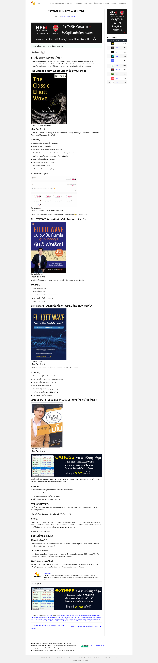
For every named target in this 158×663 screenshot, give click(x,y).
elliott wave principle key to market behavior (81, 615)
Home (52, 3)
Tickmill (118, 70)
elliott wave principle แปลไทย (46, 617)
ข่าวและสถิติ (114, 3)
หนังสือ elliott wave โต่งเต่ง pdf (83, 621)
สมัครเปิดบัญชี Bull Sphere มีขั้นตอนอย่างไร (85, 626)
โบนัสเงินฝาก (78, 3)
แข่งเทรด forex (88, 3)
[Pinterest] (38, 584)
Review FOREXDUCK (98, 646)
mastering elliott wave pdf (88, 617)
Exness (117, 44)
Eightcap (118, 65)
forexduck (74, 16)
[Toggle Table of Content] (42, 52)
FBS (117, 74)
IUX (117, 56)
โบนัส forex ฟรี (69, 3)
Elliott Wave (49, 615)
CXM (117, 82)
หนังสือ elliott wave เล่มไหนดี (52, 621)
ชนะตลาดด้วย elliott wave (68, 619)
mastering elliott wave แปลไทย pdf (52, 619)
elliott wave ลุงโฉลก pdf (60, 617)
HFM (117, 48)
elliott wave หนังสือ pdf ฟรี (74, 617)
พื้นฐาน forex (98, 3)
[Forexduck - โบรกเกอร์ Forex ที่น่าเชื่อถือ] (33, 3)
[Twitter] (35, 584)
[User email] (40, 584)
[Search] (39, 3)
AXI (117, 78)
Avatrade (118, 61)
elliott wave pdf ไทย (64, 615)
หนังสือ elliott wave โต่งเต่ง (68, 621)
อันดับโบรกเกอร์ (59, 3)
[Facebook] (33, 584)
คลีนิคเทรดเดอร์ (123, 3)
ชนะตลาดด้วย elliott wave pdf (83, 619)
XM (116, 52)
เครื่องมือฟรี (106, 3)
